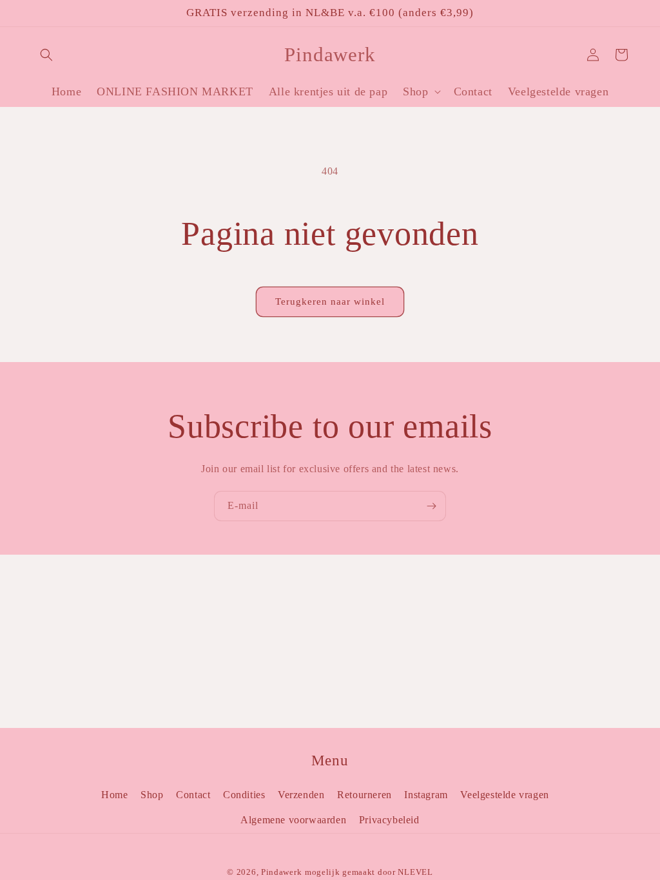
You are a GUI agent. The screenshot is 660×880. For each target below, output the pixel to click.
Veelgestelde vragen (504, 794)
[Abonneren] (431, 506)
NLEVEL (415, 872)
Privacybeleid (389, 819)
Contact (193, 794)
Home (114, 794)
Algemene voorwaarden (293, 819)
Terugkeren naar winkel (330, 301)
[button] (46, 55)
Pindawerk (281, 872)
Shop (152, 794)
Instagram (425, 794)
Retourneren (364, 794)
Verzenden (301, 794)
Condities (244, 794)
